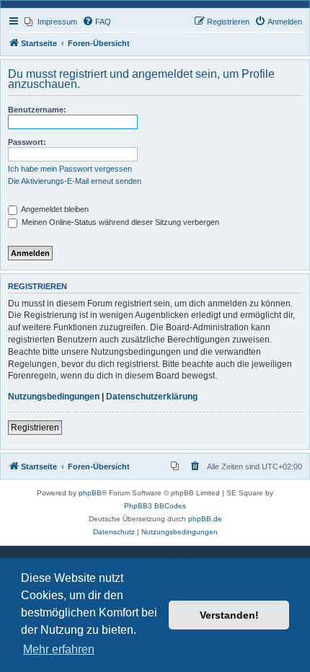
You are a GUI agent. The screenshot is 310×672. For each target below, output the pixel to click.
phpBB (90, 493)
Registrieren (35, 428)
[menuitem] (51, 21)
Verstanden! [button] (229, 615)
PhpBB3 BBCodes (155, 506)
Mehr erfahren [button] (58, 649)
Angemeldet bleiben (54, 209)
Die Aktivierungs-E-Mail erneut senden (74, 181)
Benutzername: (37, 109)
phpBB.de (205, 519)
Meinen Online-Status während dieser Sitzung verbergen (119, 222)
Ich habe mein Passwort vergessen (70, 168)
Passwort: (27, 142)
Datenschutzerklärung (152, 397)
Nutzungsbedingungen (53, 397)
